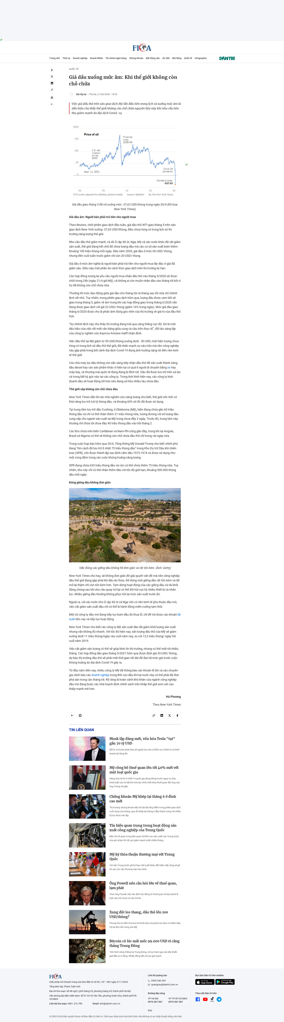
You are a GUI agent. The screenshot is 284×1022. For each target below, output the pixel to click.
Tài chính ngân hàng (116, 58)
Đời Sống (176, 58)
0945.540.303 (158, 980)
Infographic (201, 58)
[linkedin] (52, 83)
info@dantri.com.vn (110, 1003)
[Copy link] (52, 89)
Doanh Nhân (96, 58)
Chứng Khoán (136, 58)
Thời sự (66, 58)
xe (168, 367)
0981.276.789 (75, 1003)
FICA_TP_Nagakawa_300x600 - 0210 (210, 69)
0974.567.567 (175, 1001)
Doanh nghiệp (80, 58)
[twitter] (52, 76)
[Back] (52, 104)
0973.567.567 (155, 1001)
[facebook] (52, 70)
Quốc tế (188, 58)
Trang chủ (54, 58)
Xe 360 (166, 58)
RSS (150, 1010)
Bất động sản (153, 58)
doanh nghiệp (100, 675)
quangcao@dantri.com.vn (164, 984)
